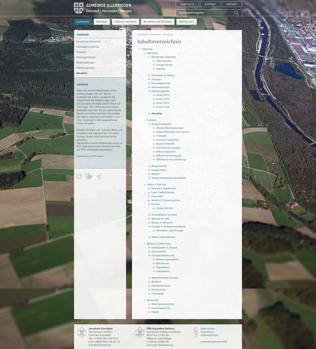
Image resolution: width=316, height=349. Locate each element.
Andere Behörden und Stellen (172, 131)
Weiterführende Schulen (164, 277)
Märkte (155, 312)
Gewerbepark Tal (160, 308)
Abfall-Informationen (163, 237)
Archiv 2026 (163, 106)
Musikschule (158, 289)
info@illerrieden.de (100, 345)
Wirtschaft (186, 21)
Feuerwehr (157, 196)
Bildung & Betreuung (158, 21)
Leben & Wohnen (125, 21)
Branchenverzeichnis (162, 304)
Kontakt (210, 4)
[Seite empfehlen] (99, 176)
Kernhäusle (162, 263)
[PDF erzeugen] (89, 176)
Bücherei (156, 281)
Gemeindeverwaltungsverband (168, 177)
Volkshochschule (161, 285)
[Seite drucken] (78, 176)
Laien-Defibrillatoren (163, 192)
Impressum (207, 331)
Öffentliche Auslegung (168, 155)
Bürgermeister (159, 166)
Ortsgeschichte (164, 64)
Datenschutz (207, 328)
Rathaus (101, 21)
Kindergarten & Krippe (164, 247)
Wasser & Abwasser (162, 222)
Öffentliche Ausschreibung (171, 159)
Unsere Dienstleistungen (170, 127)
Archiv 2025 (163, 103)
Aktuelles (81, 73)
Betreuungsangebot (167, 259)
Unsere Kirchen (164, 208)
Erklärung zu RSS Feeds (90, 156)
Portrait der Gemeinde (88, 41)
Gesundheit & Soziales (164, 214)
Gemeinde (83, 21)
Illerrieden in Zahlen (87, 46)
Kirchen (155, 204)
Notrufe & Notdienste (163, 188)
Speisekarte (162, 271)
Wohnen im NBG (160, 218)
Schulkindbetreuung (162, 255)
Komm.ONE (220, 341)
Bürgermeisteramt (161, 124)
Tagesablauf (163, 267)
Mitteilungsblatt (85, 67)
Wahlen (155, 173)
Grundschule (158, 251)
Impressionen (163, 60)
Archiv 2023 (163, 95)
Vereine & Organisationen (165, 200)
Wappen (160, 68)
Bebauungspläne (165, 151)
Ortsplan (81, 52)
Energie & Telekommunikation (168, 226)
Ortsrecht (161, 135)
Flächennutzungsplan (168, 147)
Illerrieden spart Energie (169, 230)
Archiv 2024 (163, 99)
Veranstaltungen (85, 62)
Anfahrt (231, 4)
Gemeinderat (158, 170)
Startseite (187, 4)
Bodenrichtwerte (165, 143)
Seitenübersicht (209, 335)
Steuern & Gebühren (167, 139)
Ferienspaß (157, 293)
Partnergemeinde (85, 57)
